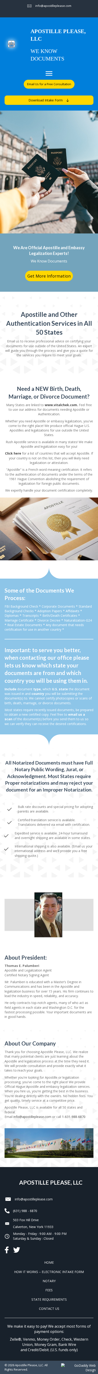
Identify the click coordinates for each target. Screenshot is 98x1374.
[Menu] (49, 73)
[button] (49, 84)
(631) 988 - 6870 (25, 1211)
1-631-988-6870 (73, 1117)
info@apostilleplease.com (32, 1117)
